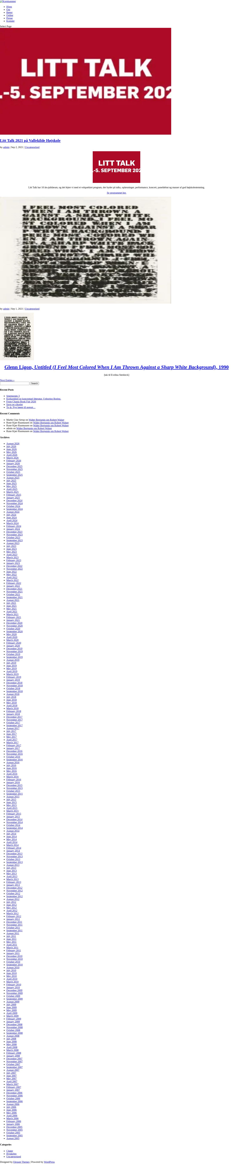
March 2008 (12, 1050)
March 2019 (12, 674)
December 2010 (14, 956)
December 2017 (14, 717)
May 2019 (11, 668)
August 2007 (12, 1070)
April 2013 (11, 876)
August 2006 (12, 1104)
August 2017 (12, 728)
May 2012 (11, 907)
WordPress (49, 1162)
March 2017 (12, 742)
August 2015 (12, 796)
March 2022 (12, 580)
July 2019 (11, 662)
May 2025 (11, 486)
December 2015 (14, 785)
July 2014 (11, 833)
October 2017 (13, 722)
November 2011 (14, 924)
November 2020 (14, 625)
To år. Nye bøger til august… (21, 407)
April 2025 (11, 489)
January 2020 (13, 645)
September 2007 (14, 1067)
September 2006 (14, 1101)
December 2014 (14, 819)
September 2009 (14, 999)
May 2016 (11, 771)
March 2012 (12, 913)
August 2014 (12, 830)
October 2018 (13, 688)
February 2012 (13, 916)
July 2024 (11, 514)
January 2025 (13, 497)
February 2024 (13, 526)
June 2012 (11, 905)
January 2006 (13, 1124)
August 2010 (12, 967)
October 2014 (13, 825)
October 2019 (13, 654)
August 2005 (12, 1138)
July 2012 (11, 902)
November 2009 (14, 993)
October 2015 (13, 791)
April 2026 (11, 455)
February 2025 (13, 494)
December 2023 (14, 531)
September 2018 (14, 691)
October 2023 (13, 537)
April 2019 (11, 671)
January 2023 (13, 563)
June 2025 (11, 483)
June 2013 (11, 870)
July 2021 (11, 603)
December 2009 (14, 990)
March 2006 (12, 1118)
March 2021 (12, 614)
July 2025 (11, 480)
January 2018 (13, 714)
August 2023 (12, 543)
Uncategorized (32, 147)
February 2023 (13, 560)
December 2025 (14, 466)
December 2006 (14, 1092)
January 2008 (13, 1055)
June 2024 (11, 517)
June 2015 (11, 802)
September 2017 (14, 725)
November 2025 (14, 469)
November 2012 (14, 890)
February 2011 (13, 950)
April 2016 (11, 774)
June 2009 (11, 1007)
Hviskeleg (11, 1153)
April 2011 (11, 944)
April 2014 (11, 842)
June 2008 (11, 1041)
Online (9, 15)
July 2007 (11, 1073)
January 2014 (13, 850)
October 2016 (13, 756)
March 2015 (12, 811)
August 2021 (12, 600)
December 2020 (14, 623)
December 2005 (14, 1127)
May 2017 (11, 737)
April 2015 (11, 808)
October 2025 (13, 472)
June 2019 (11, 665)
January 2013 (13, 885)
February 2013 (13, 882)
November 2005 (14, 1130)
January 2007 (13, 1090)
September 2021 (14, 597)
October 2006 (13, 1098)
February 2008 (13, 1053)
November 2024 (14, 503)
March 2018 (12, 708)
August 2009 (12, 1001)
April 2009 (11, 1013)
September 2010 (14, 964)
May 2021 (11, 608)
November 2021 (14, 591)
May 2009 (11, 1010)
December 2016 (14, 751)
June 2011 (11, 939)
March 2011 (12, 947)
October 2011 (13, 927)
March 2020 (12, 640)
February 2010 (13, 984)
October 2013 (13, 859)
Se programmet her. (116, 192)
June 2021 (11, 606)
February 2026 (13, 460)
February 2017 (13, 745)
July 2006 (11, 1107)
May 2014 (11, 839)
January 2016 (13, 782)
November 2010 (14, 959)
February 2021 (13, 617)
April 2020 (11, 637)
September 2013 (14, 862)
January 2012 (13, 919)
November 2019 (14, 651)
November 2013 (14, 856)
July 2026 (11, 446)
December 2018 (14, 682)
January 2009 (13, 1021)
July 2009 (11, 1004)
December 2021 (14, 588)
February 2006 (13, 1121)
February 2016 (13, 779)
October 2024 (13, 506)
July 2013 (11, 868)
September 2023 (14, 540)
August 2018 (12, 694)
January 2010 (13, 987)
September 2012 (14, 896)
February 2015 (13, 813)
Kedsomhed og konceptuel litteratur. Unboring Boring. (33, 398)
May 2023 (11, 551)
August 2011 (12, 933)
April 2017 (11, 739)
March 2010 (12, 981)
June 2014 (11, 836)
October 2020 (13, 628)
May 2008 (11, 1044)
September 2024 (14, 509)
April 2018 (11, 705)
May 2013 (11, 873)
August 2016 (12, 762)
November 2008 (14, 1027)
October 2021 (13, 594)
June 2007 (11, 1075)
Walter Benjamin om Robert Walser (46, 419)
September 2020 (14, 631)
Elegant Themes (21, 1162)
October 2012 (13, 893)
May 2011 (11, 942)
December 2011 (14, 922)
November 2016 (14, 754)
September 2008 (14, 1033)
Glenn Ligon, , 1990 (116, 367)
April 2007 (11, 1081)
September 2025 (14, 475)
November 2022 (14, 568)
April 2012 (11, 910)
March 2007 (12, 1084)
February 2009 (13, 1018)
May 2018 (11, 702)
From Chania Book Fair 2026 (21, 401)
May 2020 (11, 634)
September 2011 (14, 930)
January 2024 (13, 529)
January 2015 (13, 816)
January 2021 (13, 620)
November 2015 (14, 788)
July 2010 (11, 970)
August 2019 (12, 660)
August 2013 (12, 865)
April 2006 (11, 1115)
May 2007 (11, 1078)
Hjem (9, 6)
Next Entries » (7, 380)
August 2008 (12, 1036)
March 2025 (12, 492)
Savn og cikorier (14, 404)
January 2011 (13, 953)
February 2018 (13, 711)
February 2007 (13, 1087)
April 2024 (11, 520)
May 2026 (11, 452)
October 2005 (13, 1132)
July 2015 (11, 799)
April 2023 (11, 554)
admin (6, 147)
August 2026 (12, 443)
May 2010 (11, 976)
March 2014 (12, 845)
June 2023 (11, 549)
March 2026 (12, 457)
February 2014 (13, 848)
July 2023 (11, 546)
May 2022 (11, 574)
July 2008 (11, 1038)
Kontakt (10, 21)
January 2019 (13, 680)
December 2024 (14, 500)
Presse (9, 18)
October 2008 (13, 1030)
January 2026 (13, 463)
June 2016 (11, 768)
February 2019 (13, 677)
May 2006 (11, 1112)
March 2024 (12, 523)
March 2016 (12, 776)
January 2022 (13, 586)
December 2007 (14, 1058)
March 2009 (12, 1016)
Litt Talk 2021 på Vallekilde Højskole (30, 140)
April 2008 (11, 1047)
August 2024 (12, 512)
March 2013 (12, 879)
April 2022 (11, 577)
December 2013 (14, 853)
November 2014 (14, 822)
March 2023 (12, 557)
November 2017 (14, 719)
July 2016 (11, 765)
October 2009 (13, 996)
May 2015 (11, 805)
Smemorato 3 (13, 396)
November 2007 (14, 1061)
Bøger (9, 12)
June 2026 (11, 449)
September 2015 (14, 793)
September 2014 (14, 828)
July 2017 (11, 731)
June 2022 (11, 571)
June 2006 (11, 1110)
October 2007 (13, 1064)
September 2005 (14, 1135)
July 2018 (11, 697)
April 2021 (11, 611)
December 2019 (14, 648)
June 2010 (11, 973)
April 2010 (11, 979)
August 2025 (12, 477)
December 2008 (14, 1024)
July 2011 (11, 936)
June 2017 (11, 734)
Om (8, 9)
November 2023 (14, 534)
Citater (9, 1151)
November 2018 (14, 685)
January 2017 (13, 748)
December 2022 (14, 566)
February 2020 (13, 643)
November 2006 (14, 1095)
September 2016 (14, 759)
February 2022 (13, 583)
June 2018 (11, 699)
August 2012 (12, 899)
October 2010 (13, 961)
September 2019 (14, 657)
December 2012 (14, 887)
